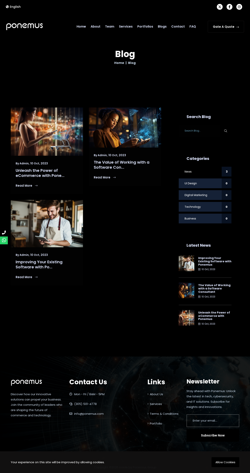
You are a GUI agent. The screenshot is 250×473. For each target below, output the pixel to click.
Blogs (162, 26)
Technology (206, 207)
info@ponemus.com (88, 414)
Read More (24, 186)
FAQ (192, 26)
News (206, 172)
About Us (156, 394)
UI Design (206, 183)
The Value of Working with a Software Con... (121, 165)
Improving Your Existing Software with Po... (39, 264)
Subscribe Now (213, 435)
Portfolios (145, 26)
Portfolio (156, 423)
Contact (178, 26)
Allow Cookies (225, 462)
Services (126, 26)
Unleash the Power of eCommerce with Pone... (40, 173)
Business (206, 218)
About (95, 26)
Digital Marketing (206, 195)
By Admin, (22, 163)
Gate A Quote (223, 27)
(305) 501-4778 (85, 404)
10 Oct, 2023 (39, 163)
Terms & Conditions (164, 414)
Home (81, 26)
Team (109, 26)
